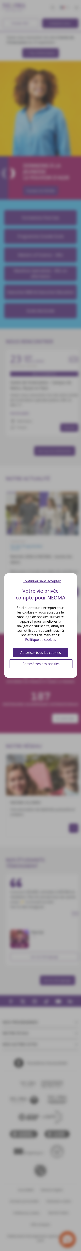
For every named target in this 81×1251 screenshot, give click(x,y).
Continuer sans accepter (42, 581)
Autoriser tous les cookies (40, 652)
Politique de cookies (40, 639)
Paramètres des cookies (41, 663)
